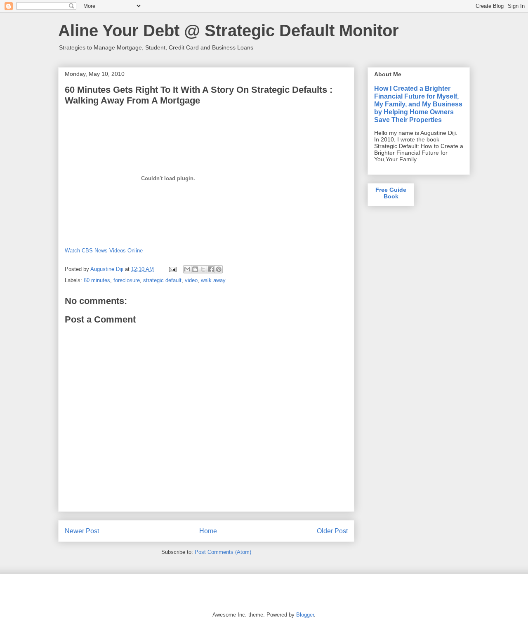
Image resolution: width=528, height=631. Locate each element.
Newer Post (82, 530)
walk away (213, 280)
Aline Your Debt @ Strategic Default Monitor (228, 30)
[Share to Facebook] (211, 269)
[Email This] (187, 269)
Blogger (305, 615)
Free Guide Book (390, 193)
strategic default (162, 280)
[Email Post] (172, 269)
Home (208, 530)
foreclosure (126, 280)
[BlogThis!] (195, 269)
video (191, 280)
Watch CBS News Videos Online (104, 250)
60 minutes (97, 280)
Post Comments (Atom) (223, 552)
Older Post (332, 530)
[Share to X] (203, 269)
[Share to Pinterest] (218, 269)
